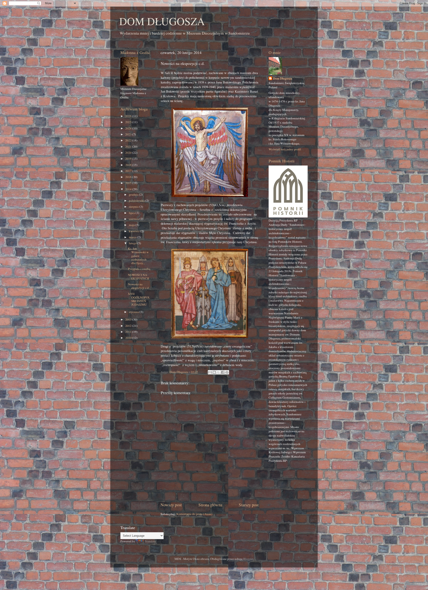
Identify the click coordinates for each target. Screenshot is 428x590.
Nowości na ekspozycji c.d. (138, 286)
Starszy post (249, 504)
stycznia (134, 312)
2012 (128, 326)
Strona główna (210, 504)
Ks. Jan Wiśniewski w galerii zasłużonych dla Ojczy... (138, 255)
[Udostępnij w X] (218, 372)
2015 (128, 183)
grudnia (134, 195)
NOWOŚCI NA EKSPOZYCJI (138, 276)
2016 (128, 177)
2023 (128, 134)
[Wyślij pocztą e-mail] (210, 372)
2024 (128, 128)
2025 (128, 122)
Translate (150, 541)
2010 (128, 338)
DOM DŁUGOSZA (162, 21)
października (137, 201)
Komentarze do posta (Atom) (194, 514)
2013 (128, 319)
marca (133, 237)
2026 (128, 116)
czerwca (134, 219)
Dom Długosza (282, 79)
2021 (128, 147)
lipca (132, 213)
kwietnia (134, 231)
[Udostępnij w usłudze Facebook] (222, 372)
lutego (133, 243)
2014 (128, 189)
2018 (128, 165)
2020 (128, 153)
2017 (128, 171)
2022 (128, 140)
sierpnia (134, 207)
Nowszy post (171, 504)
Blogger (248, 559)
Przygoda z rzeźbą (139, 269)
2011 (128, 332)
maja (132, 225)
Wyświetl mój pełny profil (285, 149)
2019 (128, 159)
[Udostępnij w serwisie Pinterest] (227, 372)
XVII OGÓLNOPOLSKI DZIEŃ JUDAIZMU (139, 299)
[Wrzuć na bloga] (214, 372)
